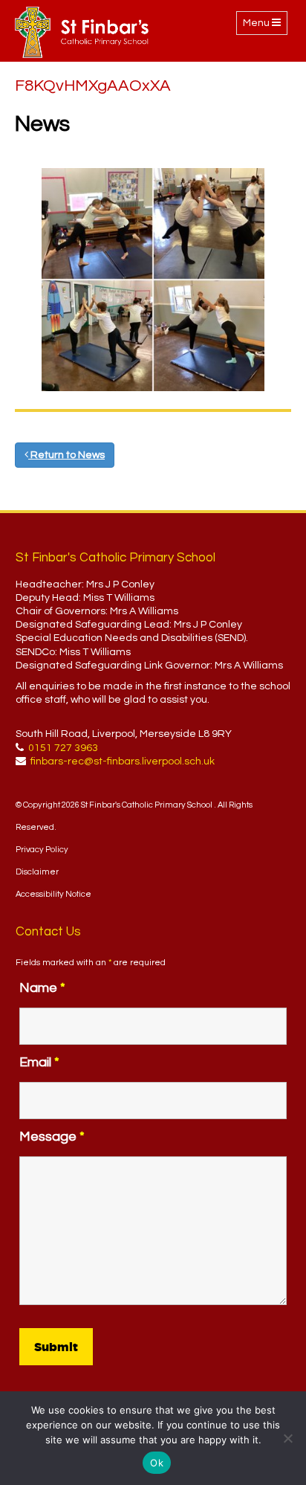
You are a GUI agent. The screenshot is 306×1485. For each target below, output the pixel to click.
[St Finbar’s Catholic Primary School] (82, 32)
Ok (156, 1463)
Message (52, 1137)
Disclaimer (37, 872)
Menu (264, 26)
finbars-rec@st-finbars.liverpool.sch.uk (122, 761)
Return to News (66, 455)
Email (39, 1062)
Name (42, 988)
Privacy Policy (42, 849)
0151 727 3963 (63, 748)
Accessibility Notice (53, 894)
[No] (287, 1438)
